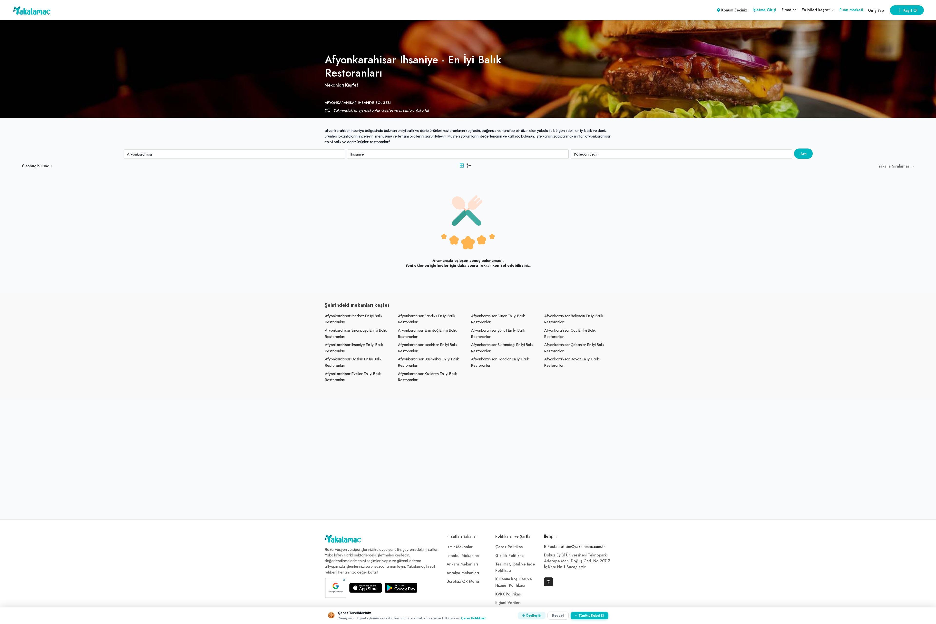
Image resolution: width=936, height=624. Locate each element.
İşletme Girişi (764, 10)
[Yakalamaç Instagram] (548, 581)
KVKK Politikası (508, 594)
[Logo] (343, 539)
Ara (803, 153)
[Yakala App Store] (365, 588)
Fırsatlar (789, 10)
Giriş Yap (876, 10)
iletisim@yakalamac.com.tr (582, 546)
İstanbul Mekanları (463, 555)
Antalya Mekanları (463, 573)
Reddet (558, 615)
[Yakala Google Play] (401, 588)
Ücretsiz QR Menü (463, 581)
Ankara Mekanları (462, 564)
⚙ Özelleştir (531, 615)
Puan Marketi (851, 10)
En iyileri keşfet (816, 10)
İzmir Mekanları (460, 547)
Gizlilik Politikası (509, 555)
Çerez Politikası (509, 547)
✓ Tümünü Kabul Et (589, 615)
